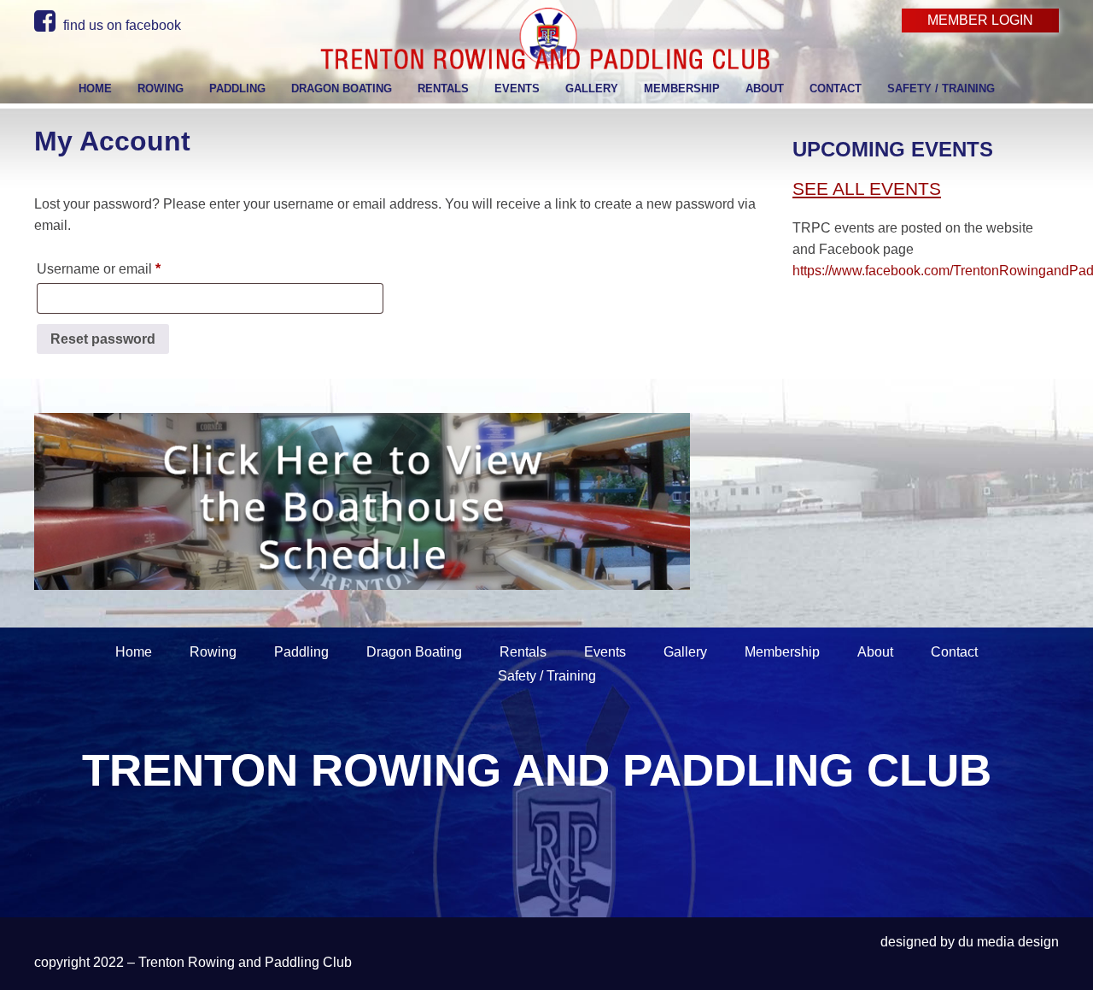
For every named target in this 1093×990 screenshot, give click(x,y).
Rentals (523, 652)
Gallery (685, 652)
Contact (954, 652)
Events (605, 652)
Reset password (102, 339)
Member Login (980, 20)
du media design (1008, 941)
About (875, 652)
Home (133, 652)
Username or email (126, 268)
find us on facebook (120, 25)
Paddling (301, 652)
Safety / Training (547, 676)
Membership (782, 652)
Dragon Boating (414, 652)
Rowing (213, 652)
